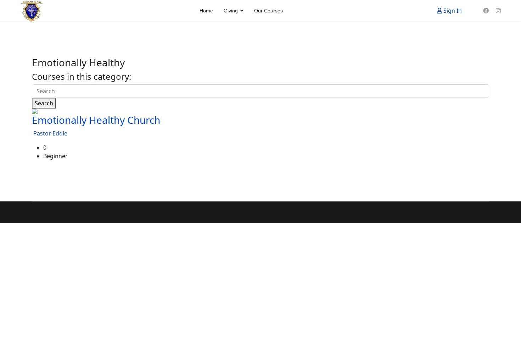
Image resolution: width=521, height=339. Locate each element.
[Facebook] (486, 11)
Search (44, 103)
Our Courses (268, 10)
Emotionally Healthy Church (96, 120)
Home (206, 10)
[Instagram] (498, 11)
